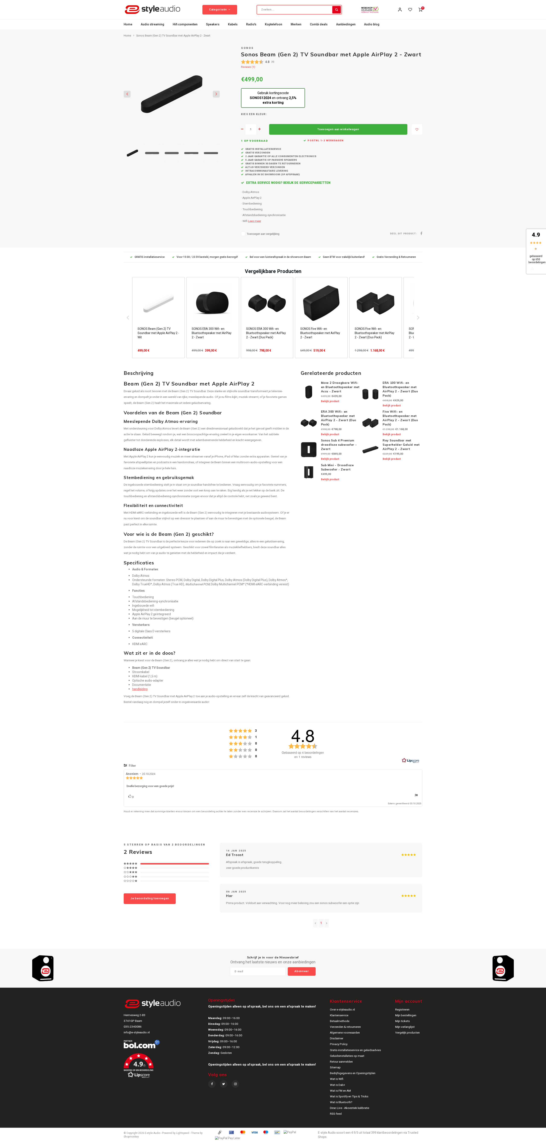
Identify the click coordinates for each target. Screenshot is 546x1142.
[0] (420, 9)
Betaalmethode (339, 1021)
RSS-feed (336, 1114)
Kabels (233, 24)
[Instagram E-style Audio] (235, 1084)
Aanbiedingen (346, 24)
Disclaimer (336, 1038)
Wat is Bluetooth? (341, 1102)
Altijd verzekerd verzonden (265, 167)
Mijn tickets (402, 1021)
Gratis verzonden (257, 153)
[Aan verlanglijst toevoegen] (417, 129)
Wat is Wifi (336, 1079)
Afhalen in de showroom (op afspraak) (272, 174)
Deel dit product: (403, 233)
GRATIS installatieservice (150, 257)
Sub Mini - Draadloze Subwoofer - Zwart (337, 467)
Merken (296, 24)
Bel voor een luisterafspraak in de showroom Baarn (280, 257)
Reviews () (248, 67)
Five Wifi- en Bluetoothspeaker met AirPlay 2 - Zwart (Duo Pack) (400, 418)
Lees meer (254, 221)
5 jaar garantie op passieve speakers (271, 160)
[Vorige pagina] (315, 923)
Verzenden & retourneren (345, 1027)
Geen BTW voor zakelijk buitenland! (344, 257)
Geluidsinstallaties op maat (347, 1056)
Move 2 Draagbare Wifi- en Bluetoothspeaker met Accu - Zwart (340, 387)
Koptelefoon (273, 24)
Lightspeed (182, 1133)
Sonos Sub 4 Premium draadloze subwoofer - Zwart (339, 445)
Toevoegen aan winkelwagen (338, 129)
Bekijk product (330, 401)
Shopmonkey (131, 1137)
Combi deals (319, 24)
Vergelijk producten (407, 1033)
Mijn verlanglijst (405, 1027)
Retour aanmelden (341, 1062)
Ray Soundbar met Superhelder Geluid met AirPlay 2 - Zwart (401, 445)
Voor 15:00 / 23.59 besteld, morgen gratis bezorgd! (207, 257)
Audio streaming (152, 24)
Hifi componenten (185, 24)
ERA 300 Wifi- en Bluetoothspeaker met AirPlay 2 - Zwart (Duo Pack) (338, 418)
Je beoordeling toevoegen (149, 898)
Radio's (251, 24)
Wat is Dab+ (337, 1085)
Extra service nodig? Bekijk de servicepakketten (287, 183)
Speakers (212, 24)
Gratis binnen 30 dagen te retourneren (273, 163)
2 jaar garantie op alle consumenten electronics (280, 156)
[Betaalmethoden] (219, 1132)
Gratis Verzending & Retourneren (396, 257)
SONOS (247, 48)
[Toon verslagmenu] (416, 796)
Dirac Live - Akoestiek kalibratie (349, 1108)
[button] (128, 317)
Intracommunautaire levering (266, 171)
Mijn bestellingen (405, 1015)
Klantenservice (339, 1015)
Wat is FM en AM (340, 1091)
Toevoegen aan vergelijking (263, 234)
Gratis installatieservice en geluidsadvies (355, 1050)
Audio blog (371, 24)
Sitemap (335, 1067)
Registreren (402, 1010)
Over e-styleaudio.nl (342, 1010)
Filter (132, 766)
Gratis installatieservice (263, 149)
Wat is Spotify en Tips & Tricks (349, 1096)
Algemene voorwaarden (345, 1033)
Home (128, 24)
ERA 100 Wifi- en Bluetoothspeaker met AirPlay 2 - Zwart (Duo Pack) (400, 389)
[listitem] (158, 317)
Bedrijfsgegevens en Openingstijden (352, 1073)
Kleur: (261, 114)
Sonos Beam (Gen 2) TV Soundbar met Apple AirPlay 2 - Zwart (173, 36)
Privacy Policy (338, 1044)
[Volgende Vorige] (326, 923)
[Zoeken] (336, 9)
